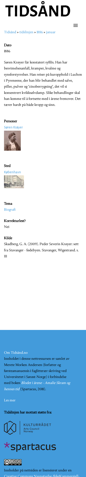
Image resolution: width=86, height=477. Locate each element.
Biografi (10, 210)
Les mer (10, 400)
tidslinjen (26, 32)
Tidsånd (10, 32)
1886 (40, 32)
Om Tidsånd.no (16, 353)
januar (51, 32)
